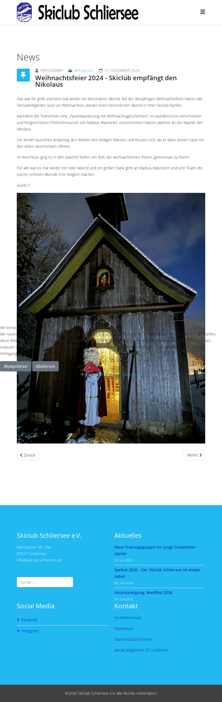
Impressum (132, 374)
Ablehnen (45, 366)
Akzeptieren (16, 366)
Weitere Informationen (99, 374)
